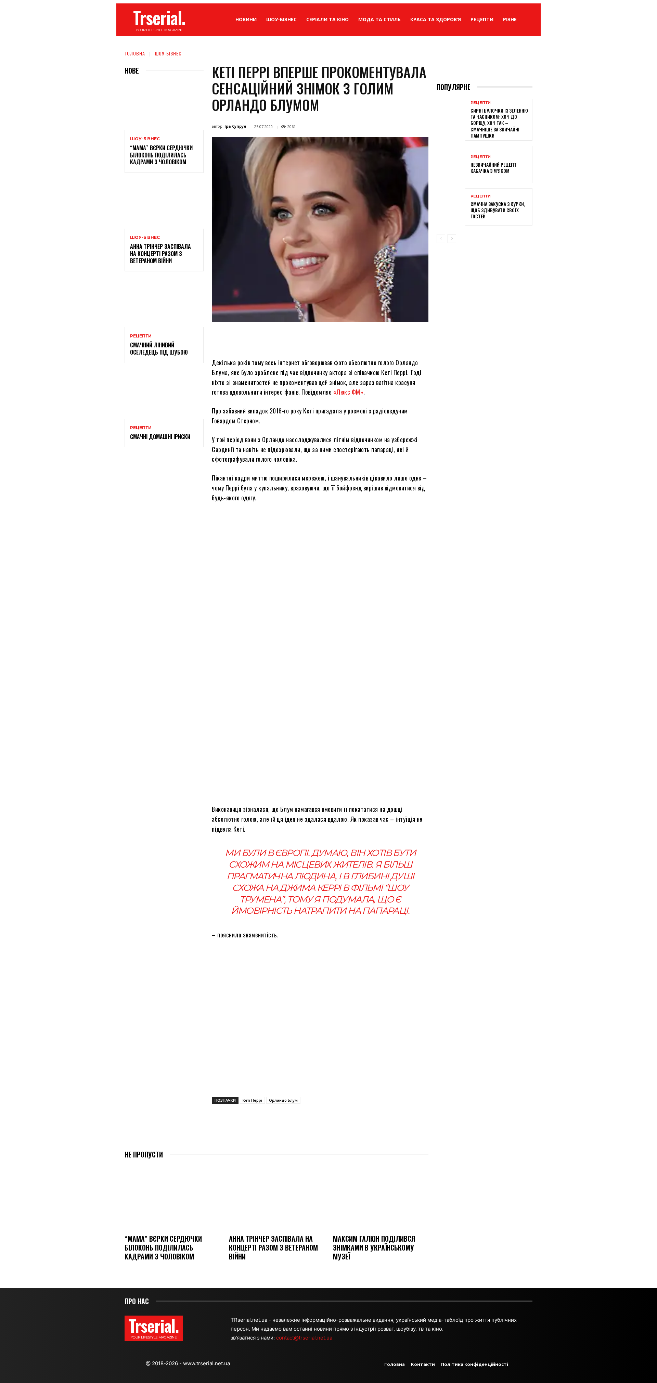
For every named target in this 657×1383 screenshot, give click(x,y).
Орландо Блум (283, 1100)
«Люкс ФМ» (348, 391)
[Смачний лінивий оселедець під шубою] (164, 303)
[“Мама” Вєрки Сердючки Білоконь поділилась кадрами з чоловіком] (164, 106)
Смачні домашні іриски (160, 437)
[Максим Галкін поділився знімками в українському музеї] (380, 1197)
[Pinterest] (302, 338)
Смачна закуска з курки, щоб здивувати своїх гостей (498, 210)
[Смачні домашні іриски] (164, 395)
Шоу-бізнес (168, 53)
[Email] (334, 338)
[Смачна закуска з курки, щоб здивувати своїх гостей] (451, 207)
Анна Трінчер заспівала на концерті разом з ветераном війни (160, 253)
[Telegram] (350, 338)
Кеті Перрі (252, 1100)
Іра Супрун (235, 126)
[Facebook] (271, 338)
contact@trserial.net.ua (305, 1337)
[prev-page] (441, 238)
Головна (135, 53)
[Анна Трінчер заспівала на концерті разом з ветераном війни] (164, 205)
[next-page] (452, 238)
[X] (287, 338)
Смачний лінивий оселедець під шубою (159, 348)
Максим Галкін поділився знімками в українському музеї (374, 1247)
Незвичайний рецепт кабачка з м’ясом (494, 167)
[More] (381, 338)
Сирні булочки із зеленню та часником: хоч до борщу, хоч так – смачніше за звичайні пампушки (499, 123)
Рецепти (141, 336)
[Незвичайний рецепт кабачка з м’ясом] (451, 164)
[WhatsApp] (318, 338)
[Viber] (365, 338)
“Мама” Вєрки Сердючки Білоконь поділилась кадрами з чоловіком (161, 155)
